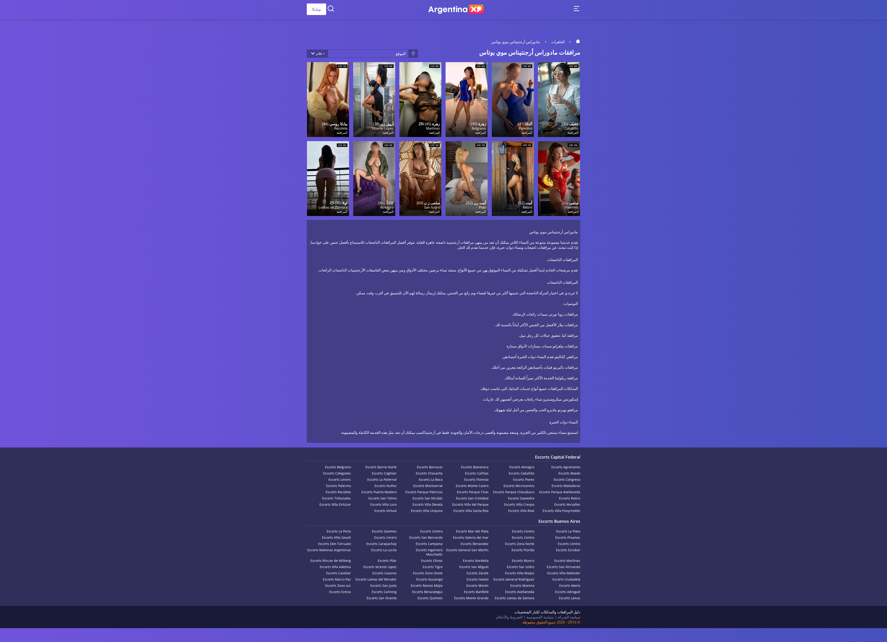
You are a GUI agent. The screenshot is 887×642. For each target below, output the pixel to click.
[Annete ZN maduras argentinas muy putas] (467, 178)
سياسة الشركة (569, 617)
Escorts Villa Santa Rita (471, 510)
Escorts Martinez (567, 560)
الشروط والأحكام (509, 617)
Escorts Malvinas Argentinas (329, 550)
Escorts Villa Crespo (519, 504)
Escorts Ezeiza (340, 592)
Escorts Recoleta (338, 492)
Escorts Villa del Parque (470, 504)
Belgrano (479, 128)
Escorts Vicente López (380, 567)
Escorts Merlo (569, 585)
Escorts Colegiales (337, 473)
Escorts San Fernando (563, 567)
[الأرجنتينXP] (456, 9)
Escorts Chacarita (429, 473)
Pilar (482, 207)
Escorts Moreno (522, 585)
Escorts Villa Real (521, 510)
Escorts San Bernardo (426, 537)
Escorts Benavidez (475, 544)
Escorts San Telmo (382, 498)
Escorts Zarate (478, 573)
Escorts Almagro (521, 467)
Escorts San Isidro (520, 567)
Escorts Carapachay (381, 544)
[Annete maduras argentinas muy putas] (513, 178)
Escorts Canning (384, 592)
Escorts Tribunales (336, 498)
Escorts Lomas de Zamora (514, 598)
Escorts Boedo (569, 473)
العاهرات (558, 41)
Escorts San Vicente (382, 598)
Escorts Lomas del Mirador (376, 579)
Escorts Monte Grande (471, 598)
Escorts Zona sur (338, 585)
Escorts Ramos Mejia (427, 585)
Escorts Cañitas (477, 473)
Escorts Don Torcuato (334, 544)
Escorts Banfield (476, 592)
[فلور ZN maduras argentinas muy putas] (420, 99)
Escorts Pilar (387, 560)
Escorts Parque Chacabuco (513, 492)
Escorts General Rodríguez (513, 579)
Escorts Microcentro (519, 486)
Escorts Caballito (521, 473)
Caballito (571, 128)
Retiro (527, 207)
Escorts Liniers (339, 479)
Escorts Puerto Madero (379, 492)
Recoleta (340, 128)
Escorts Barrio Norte (381, 467)
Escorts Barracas (430, 467)
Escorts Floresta (476, 479)
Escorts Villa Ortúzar (335, 504)
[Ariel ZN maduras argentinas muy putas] (374, 99)
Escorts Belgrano (338, 467)
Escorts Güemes (384, 531)
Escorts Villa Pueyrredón (561, 510)
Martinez (433, 128)
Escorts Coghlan (384, 473)
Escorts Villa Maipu (519, 573)
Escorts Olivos (432, 560)
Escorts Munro (523, 560)
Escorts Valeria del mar (471, 537)
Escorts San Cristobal (472, 498)
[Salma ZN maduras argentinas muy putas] (420, 178)
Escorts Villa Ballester (563, 573)
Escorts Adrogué (567, 592)
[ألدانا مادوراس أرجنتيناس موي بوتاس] (513, 99)
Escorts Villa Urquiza (427, 510)
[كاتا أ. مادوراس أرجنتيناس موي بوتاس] (374, 178)
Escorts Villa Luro (383, 504)
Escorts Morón (477, 585)
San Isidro (432, 207)
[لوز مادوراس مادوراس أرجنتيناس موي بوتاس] (559, 99)
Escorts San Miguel (474, 567)
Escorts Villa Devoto (428, 504)
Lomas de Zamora (333, 207)
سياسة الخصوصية (540, 617)
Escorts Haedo (478, 579)
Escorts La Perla (339, 531)
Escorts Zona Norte (519, 544)
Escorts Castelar (338, 573)
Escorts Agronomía (565, 467)
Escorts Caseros (384, 573)
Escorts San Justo (383, 585)
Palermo (525, 128)
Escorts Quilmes (430, 598)
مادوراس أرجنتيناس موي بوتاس (515, 41)
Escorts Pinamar (567, 537)
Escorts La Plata (568, 531)
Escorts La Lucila (384, 550)
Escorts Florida (523, 550)
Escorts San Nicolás (428, 498)
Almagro (387, 207)
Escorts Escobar (568, 550)
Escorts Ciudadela (566, 579)
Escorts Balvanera (475, 467)
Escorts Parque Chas (473, 492)
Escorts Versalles (567, 504)
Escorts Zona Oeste (428, 573)
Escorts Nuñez (385, 486)
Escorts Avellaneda (519, 592)
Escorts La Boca (431, 479)
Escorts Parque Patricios (424, 492)
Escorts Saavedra (521, 498)
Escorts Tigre (433, 567)
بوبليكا (316, 9)
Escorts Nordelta (476, 560)
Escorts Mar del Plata (472, 531)
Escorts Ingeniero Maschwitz (429, 552)
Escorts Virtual (385, 510)
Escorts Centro (523, 531)
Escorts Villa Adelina (335, 567)
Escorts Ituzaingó (429, 579)
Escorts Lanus (569, 598)
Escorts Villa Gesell (336, 537)
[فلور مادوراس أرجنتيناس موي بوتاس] (467, 99)
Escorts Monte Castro (472, 486)
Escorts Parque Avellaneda (559, 492)
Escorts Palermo (338, 486)
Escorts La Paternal (382, 479)
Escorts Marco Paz (337, 579)
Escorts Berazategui (427, 592)
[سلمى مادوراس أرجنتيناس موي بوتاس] (559, 178)
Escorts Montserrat (428, 486)
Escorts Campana (429, 544)
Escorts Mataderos (566, 486)
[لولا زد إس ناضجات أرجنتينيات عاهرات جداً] (328, 178)
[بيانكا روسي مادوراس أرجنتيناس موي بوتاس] (328, 99)
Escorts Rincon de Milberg (330, 560)
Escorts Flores (523, 479)
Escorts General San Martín (467, 550)
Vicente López (383, 128)
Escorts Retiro (569, 498)
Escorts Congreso (567, 479)
